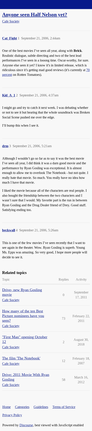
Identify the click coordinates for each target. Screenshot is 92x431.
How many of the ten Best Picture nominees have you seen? (23, 316)
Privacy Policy (12, 415)
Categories (22, 407)
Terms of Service (63, 407)
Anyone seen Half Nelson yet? (34, 14)
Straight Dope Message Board (22, 4)
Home (6, 407)
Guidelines (41, 407)
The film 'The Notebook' (21, 358)
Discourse (26, 425)
